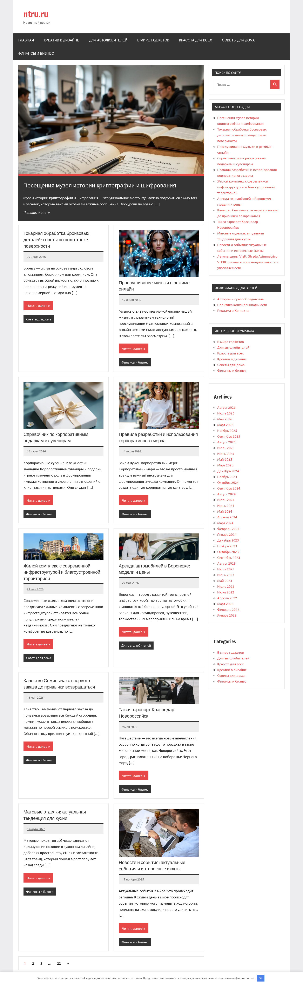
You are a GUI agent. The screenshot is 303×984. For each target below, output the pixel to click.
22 (59, 963)
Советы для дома (238, 40)
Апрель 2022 (227, 598)
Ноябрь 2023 (227, 546)
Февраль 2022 (228, 609)
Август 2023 (226, 563)
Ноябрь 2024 (227, 476)
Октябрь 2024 (228, 482)
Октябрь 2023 (228, 552)
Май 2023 (224, 580)
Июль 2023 (225, 569)
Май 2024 (224, 511)
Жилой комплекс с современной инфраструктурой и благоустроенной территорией (61, 572)
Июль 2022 (225, 586)
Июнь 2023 (225, 575)
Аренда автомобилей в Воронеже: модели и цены (154, 569)
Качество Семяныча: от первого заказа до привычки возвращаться (59, 683)
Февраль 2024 (228, 528)
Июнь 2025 (225, 453)
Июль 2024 (225, 500)
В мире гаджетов (153, 40)
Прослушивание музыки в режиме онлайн (154, 285)
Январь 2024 (226, 534)
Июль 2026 (225, 413)
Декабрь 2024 (228, 471)
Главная (26, 40)
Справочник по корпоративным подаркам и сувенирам (55, 437)
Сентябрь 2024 (228, 488)
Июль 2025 (225, 448)
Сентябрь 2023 (228, 557)
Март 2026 (225, 425)
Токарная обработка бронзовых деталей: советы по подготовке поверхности (56, 239)
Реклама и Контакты (233, 310)
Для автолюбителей (108, 40)
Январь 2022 (226, 615)
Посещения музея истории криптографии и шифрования (99, 185)
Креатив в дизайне (61, 40)
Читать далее (35, 212)
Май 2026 (224, 419)
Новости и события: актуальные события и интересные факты (152, 865)
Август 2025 (226, 442)
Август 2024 (226, 494)
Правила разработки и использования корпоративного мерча (158, 437)
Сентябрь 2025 (228, 436)
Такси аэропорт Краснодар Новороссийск (146, 712)
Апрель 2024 (227, 517)
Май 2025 (224, 459)
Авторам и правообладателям (240, 299)
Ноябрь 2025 (227, 430)
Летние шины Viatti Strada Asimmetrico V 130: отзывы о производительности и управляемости (247, 262)
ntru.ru (35, 14)
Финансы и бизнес (36, 53)
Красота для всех (195, 40)
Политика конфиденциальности (242, 304)
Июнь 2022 (225, 592)
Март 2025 (225, 465)
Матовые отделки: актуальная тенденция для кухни (54, 815)
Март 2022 (225, 603)
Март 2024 (225, 523)
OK (260, 978)
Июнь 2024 (225, 505)
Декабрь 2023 (228, 540)
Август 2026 (226, 407)
